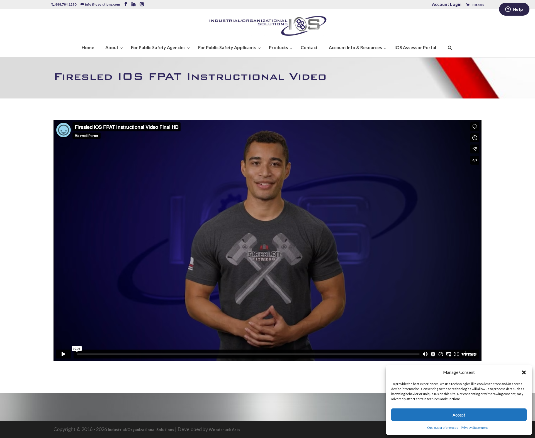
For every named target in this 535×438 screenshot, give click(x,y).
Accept (459, 414)
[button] (524, 372)
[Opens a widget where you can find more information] (514, 10)
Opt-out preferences (442, 427)
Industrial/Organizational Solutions (141, 429)
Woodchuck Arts (224, 429)
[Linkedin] (133, 4)
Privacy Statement (474, 427)
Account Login (446, 5)
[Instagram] (142, 4)
